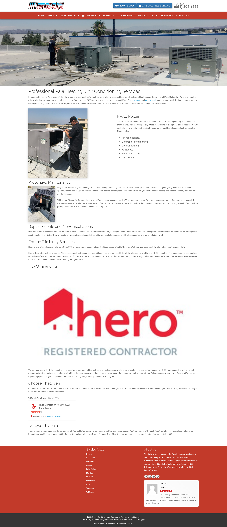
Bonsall (89, 454)
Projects (143, 15)
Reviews (168, 15)
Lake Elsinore (92, 469)
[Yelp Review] (163, 487)
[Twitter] (154, 476)
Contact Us (182, 15)
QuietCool (109, 15)
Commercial (91, 15)
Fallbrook (90, 461)
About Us (52, 15)
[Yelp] (157, 476)
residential (136, 100)
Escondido (90, 457)
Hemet (89, 465)
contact (130, 523)
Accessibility (110, 523)
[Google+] (150, 476)
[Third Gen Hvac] (46, 5)
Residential (70, 15)
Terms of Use (121, 523)
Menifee (89, 473)
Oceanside (90, 480)
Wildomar (90, 491)
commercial (150, 100)
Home (41, 15)
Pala (88, 484)
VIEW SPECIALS (126, 5)
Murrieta (89, 476)
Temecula (90, 488)
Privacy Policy (119, 520)
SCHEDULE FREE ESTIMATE (155, 5)
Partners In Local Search (130, 517)
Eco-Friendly (128, 15)
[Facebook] (146, 476)
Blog (155, 15)
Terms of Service (134, 520)
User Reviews (54, 416)
